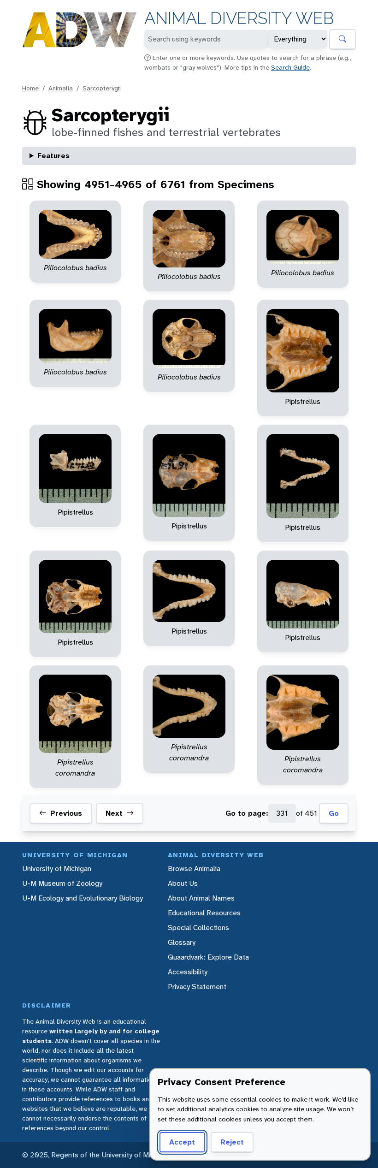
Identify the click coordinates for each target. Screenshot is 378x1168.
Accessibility (187, 972)
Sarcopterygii (102, 88)
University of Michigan (56, 868)
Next (114, 813)
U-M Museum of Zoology (62, 883)
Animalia (60, 88)
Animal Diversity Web (239, 18)
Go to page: (246, 813)
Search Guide (290, 67)
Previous (66, 813)
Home (30, 88)
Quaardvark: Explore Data (208, 957)
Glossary (181, 942)
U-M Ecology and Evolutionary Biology (82, 898)
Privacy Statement (197, 986)
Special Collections (198, 927)
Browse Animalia (194, 868)
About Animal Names (201, 898)
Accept (182, 1142)
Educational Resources (204, 913)
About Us (183, 883)
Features (53, 155)
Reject (232, 1142)
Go (334, 813)
